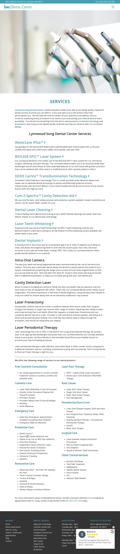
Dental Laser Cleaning (33, 209)
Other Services (39, 547)
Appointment (11, 535)
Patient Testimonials (14, 532)
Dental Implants (28, 240)
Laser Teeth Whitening (33, 223)
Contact (9, 541)
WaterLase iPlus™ (29, 142)
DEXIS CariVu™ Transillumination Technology (51, 176)
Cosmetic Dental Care (42, 527)
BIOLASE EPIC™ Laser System (38, 156)
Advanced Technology (42, 524)
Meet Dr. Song (11, 530)
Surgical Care (39, 544)
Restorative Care (40, 538)
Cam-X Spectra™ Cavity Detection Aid (45, 195)
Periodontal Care (40, 535)
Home (8, 524)
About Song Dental (13, 527)
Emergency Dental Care (43, 532)
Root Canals (38, 541)
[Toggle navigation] (113, 7)
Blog (7, 538)
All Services (38, 549)
